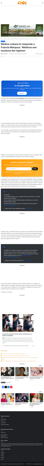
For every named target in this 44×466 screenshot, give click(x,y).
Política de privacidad (5, 424)
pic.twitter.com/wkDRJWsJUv (11, 257)
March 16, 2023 (27, 260)
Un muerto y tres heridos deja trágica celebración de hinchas (15, 355)
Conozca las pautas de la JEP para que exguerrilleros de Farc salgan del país (19, 361)
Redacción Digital (5, 53)
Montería (2, 453)
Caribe (2, 459)
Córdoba (2, 452)
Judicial (2, 455)
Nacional (5, 38)
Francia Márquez (8, 382)
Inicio (3, 38)
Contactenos (3, 422)
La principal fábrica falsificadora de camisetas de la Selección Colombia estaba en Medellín (19, 358)
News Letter (3, 421)
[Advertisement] (22, 15)
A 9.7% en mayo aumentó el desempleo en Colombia (13, 353)
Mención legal (3, 419)
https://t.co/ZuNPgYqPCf (10, 205)
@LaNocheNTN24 (26, 255)
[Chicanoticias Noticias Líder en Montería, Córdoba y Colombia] (22, 3)
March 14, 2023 (29, 208)
